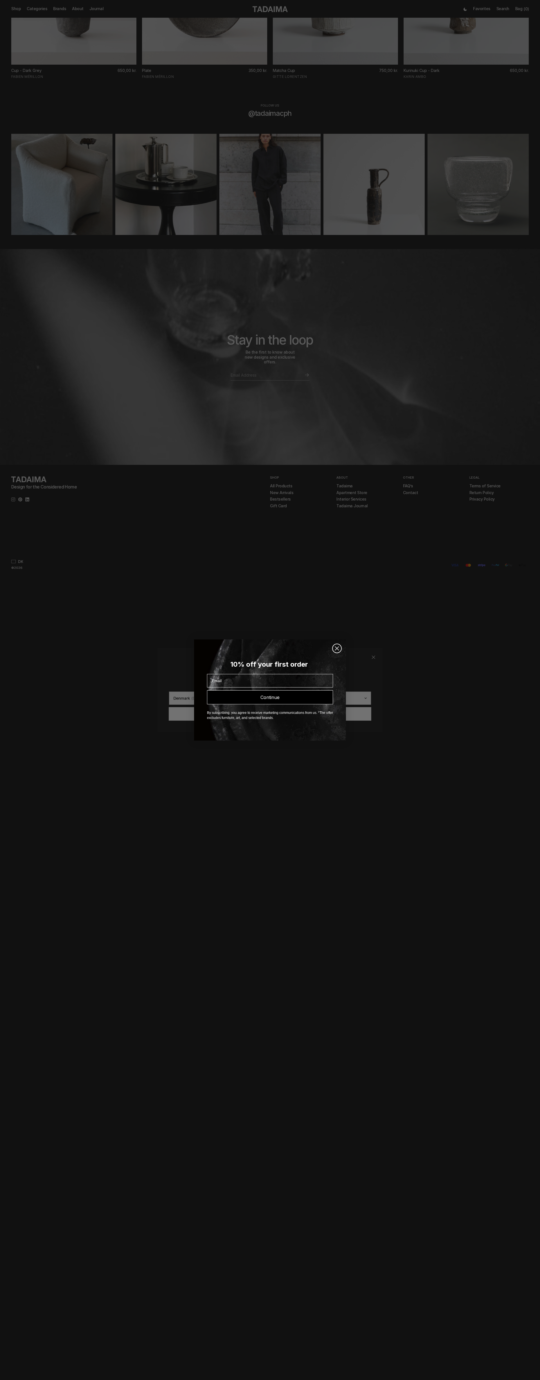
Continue (270, 697)
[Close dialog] (336, 648)
